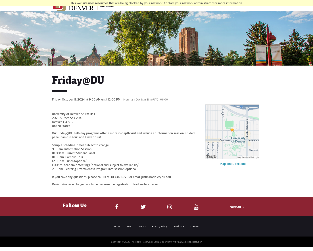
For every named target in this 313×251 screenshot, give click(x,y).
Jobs (129, 226)
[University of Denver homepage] (73, 7)
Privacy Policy (159, 226)
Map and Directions (233, 164)
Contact (142, 226)
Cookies (195, 226)
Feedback (179, 226)
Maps (117, 226)
